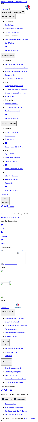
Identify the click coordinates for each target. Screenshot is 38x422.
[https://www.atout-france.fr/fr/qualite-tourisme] (5, 282)
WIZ (25, 418)
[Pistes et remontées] (4, 207)
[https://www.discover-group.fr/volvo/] (11, 251)
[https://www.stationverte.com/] (5, 295)
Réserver (32, 418)
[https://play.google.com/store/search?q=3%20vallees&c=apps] (19, 400)
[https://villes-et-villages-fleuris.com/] (16, 297)
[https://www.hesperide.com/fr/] (28, 251)
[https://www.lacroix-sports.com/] (9, 264)
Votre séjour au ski (20, 2)
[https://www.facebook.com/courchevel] (4, 391)
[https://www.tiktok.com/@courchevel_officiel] (6, 391)
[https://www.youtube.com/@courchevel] (11, 391)
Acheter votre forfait (7, 2)
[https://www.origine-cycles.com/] (21, 264)
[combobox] (19, 109)
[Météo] (7, 207)
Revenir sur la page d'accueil (10, 217)
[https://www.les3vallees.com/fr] (13, 295)
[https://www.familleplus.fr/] (20, 282)
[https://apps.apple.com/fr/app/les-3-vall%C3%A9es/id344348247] (7, 400)
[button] (5, 201)
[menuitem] (8, 16)
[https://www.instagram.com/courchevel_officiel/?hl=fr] (2, 391)
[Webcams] (2, 207)
